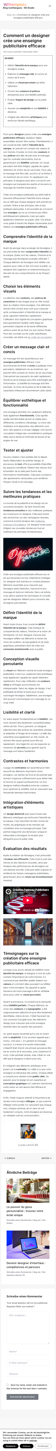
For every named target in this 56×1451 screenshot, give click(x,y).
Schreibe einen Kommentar (19, 1220)
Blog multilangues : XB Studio (18, 8)
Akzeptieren (11, 1446)
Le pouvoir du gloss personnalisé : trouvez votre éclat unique (25, 1211)
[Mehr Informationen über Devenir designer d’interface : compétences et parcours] (28, 1244)
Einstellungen (43, 1446)
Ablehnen (26, 1446)
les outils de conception (40, 337)
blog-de (11, 14)
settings (33, 1440)
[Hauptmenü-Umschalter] (50, 6)
